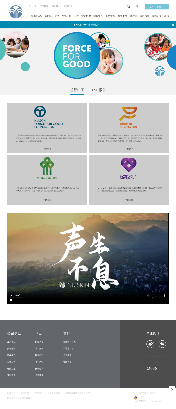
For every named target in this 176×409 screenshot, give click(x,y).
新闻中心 (11, 355)
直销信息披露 (53, 393)
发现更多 (157, 16)
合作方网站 (68, 348)
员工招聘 (67, 355)
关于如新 (11, 348)
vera (166, 16)
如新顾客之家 (69, 342)
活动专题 (11, 375)
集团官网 (67, 362)
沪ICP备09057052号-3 (144, 393)
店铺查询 (68, 6)
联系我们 (39, 355)
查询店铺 (39, 362)
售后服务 (39, 375)
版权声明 (25, 393)
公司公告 (11, 362)
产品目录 (44, 6)
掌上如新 (39, 348)
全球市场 (151, 368)
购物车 (160, 7)
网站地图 (39, 342)
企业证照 (11, 393)
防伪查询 (39, 369)
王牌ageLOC (35, 16)
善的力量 (144, 16)
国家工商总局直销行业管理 (19, 398)
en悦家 (133, 16)
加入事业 (56, 6)
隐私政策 (38, 393)
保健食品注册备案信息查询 (77, 393)
